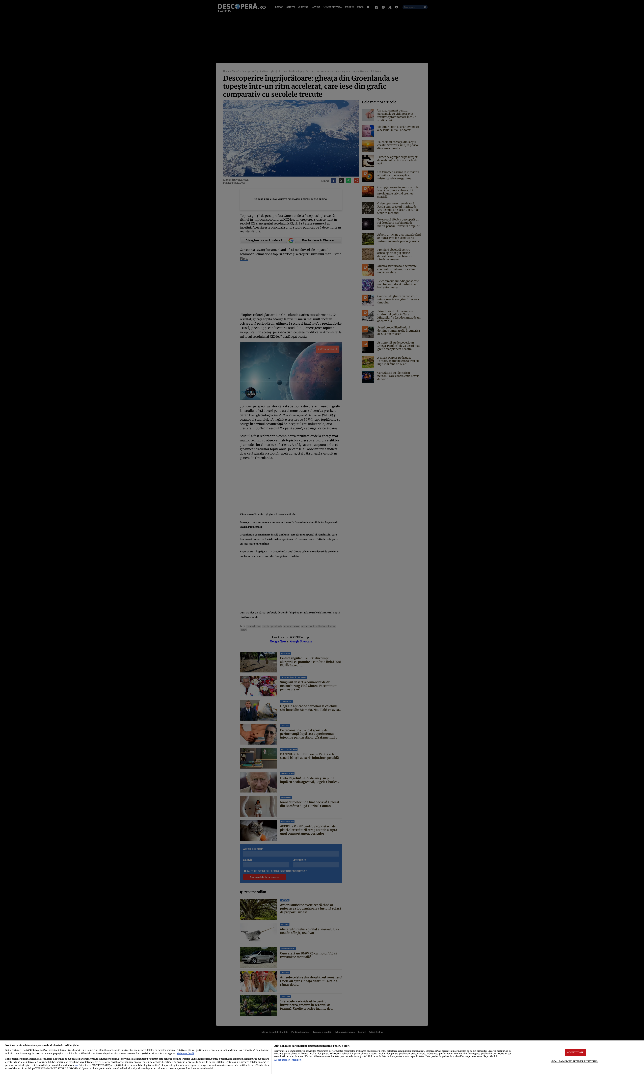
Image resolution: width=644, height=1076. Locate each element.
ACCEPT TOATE (575, 1052)
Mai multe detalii (185, 1053)
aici (76, 1065)
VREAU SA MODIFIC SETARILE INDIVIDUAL (574, 1061)
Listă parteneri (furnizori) (288, 1059)
